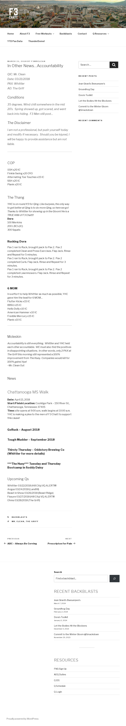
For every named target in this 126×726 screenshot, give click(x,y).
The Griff (32, 521)
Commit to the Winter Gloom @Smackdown (76, 634)
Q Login (58, 691)
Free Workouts (44, 33)
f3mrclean (38, 61)
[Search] (115, 578)
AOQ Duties (60, 674)
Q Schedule (60, 686)
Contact (82, 33)
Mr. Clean (18, 521)
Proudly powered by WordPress (22, 718)
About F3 (25, 33)
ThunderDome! (36, 41)
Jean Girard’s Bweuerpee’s (92, 83)
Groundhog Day (86, 89)
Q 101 (56, 680)
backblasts (20, 517)
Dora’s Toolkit (86, 95)
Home (10, 33)
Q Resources (99, 33)
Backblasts (66, 33)
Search (58, 572)
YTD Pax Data (14, 41)
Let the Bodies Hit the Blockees (95, 100)
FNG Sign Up (60, 668)
